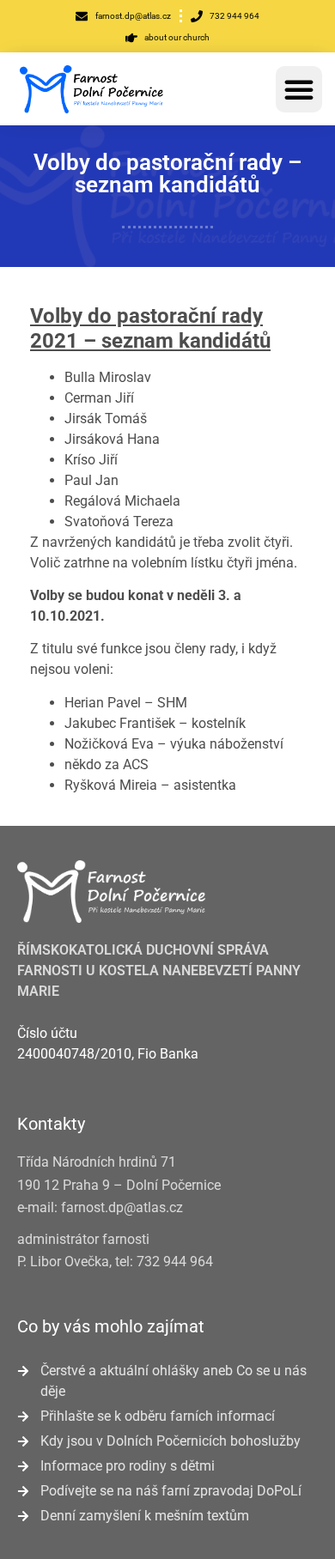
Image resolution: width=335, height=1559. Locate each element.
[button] (299, 89)
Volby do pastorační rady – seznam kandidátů (168, 173)
